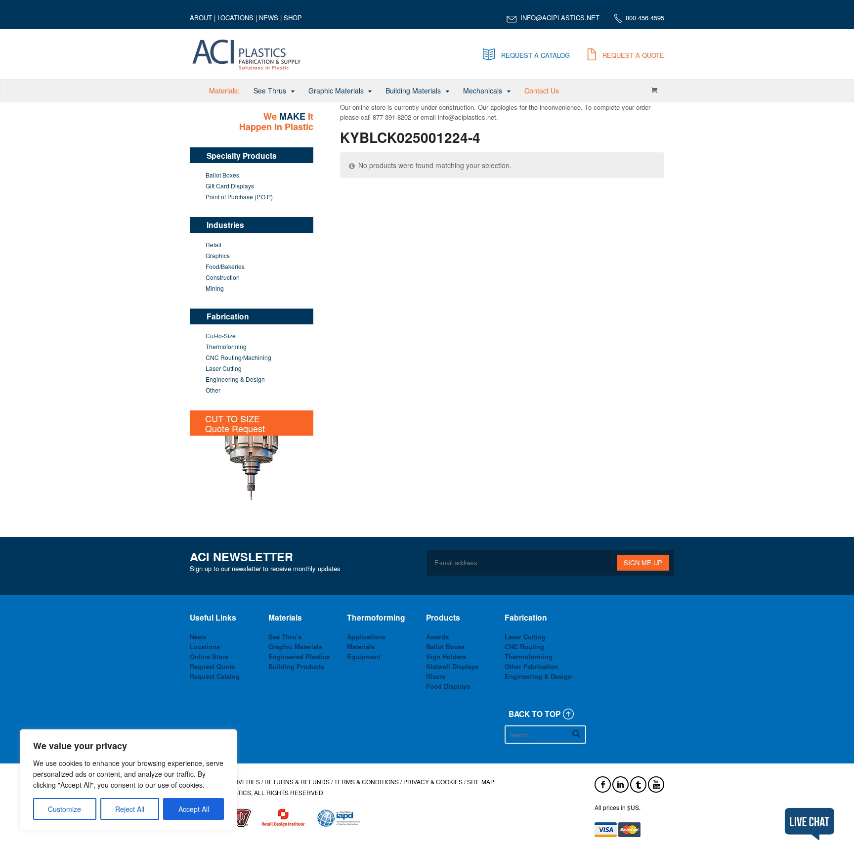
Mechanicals (482, 90)
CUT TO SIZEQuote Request (235, 423)
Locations (205, 646)
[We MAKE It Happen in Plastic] (247, 67)
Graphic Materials (336, 90)
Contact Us (541, 90)
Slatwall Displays (452, 666)
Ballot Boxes (222, 175)
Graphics (218, 255)
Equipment (364, 656)
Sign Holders (446, 656)
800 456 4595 (645, 17)
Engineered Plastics (299, 656)
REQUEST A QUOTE (633, 55)
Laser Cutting (224, 368)
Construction (223, 277)
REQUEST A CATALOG (535, 55)
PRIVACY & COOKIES (433, 781)
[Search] (576, 733)
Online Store (209, 656)
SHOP (293, 17)
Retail (213, 244)
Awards (437, 636)
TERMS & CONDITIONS (366, 781)
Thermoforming (226, 346)
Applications (366, 636)
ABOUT (201, 17)
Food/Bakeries (225, 266)
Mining (215, 288)
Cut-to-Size (221, 335)
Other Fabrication (531, 666)
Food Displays (448, 686)
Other (213, 390)
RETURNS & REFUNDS (297, 781)
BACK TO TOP (534, 713)
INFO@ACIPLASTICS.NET (559, 17)
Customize (64, 809)
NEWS (268, 17)
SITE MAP (480, 781)
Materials (361, 646)
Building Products (296, 666)
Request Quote (212, 666)
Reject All (129, 809)
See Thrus (270, 90)
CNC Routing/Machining (238, 357)
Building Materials (413, 90)
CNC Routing (524, 646)
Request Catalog (215, 676)
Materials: (224, 90)
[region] (128, 779)
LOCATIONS (235, 17)
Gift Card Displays (230, 185)
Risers (435, 676)
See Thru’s (284, 636)
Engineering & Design (235, 379)
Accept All (193, 809)
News (198, 636)
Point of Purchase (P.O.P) (239, 196)
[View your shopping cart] (653, 90)
